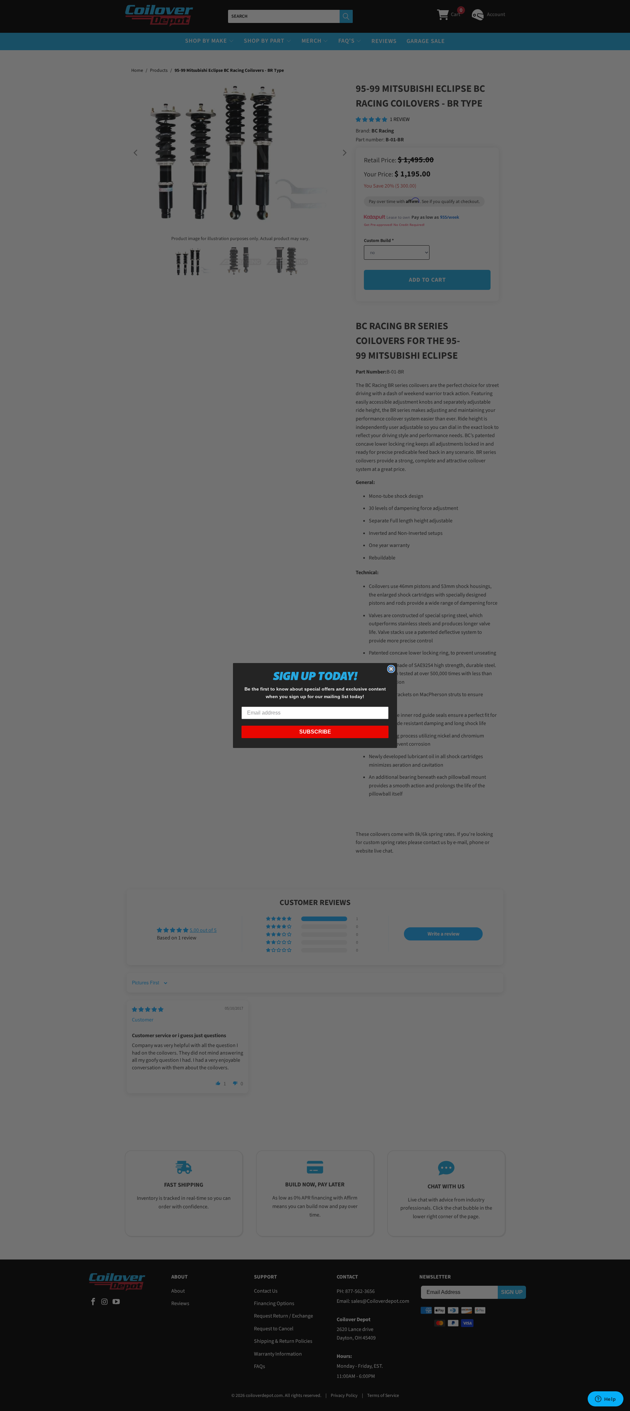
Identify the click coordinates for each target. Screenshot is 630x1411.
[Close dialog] (391, 669)
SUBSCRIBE (315, 732)
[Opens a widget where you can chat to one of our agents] (605, 1399)
